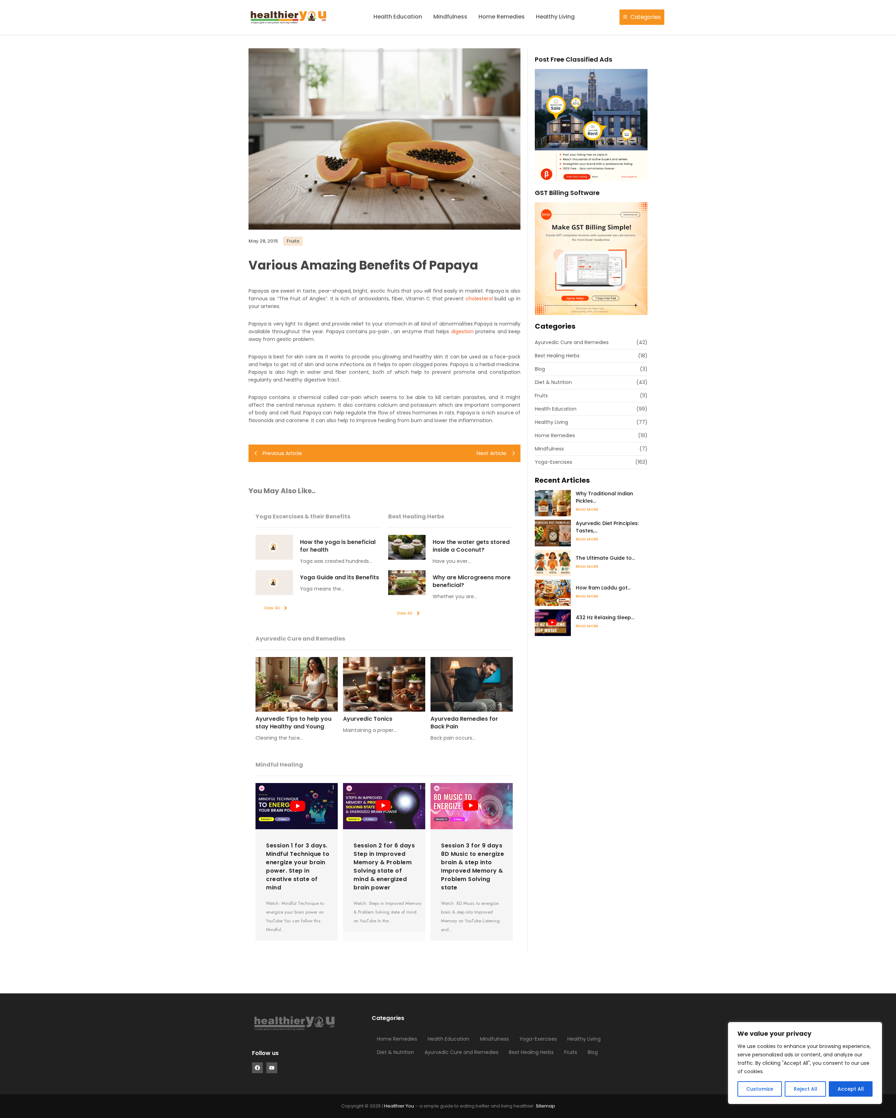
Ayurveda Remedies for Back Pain (464, 723)
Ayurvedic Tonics (367, 719)
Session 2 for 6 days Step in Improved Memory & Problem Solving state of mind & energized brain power (384, 866)
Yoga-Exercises (538, 1038)
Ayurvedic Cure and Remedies (461, 1052)
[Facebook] (257, 1067)
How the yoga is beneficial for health (338, 546)
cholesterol (479, 298)
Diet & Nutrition (395, 1052)
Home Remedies (501, 17)
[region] (805, 1063)
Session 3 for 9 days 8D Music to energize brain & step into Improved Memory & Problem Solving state (472, 866)
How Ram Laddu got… (603, 587)
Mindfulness (450, 17)
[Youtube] (271, 1067)
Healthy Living (555, 17)
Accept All (851, 1088)
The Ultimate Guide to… (605, 557)
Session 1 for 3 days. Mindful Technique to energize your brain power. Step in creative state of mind (297, 866)
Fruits (570, 1052)
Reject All (805, 1088)
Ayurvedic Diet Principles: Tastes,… (607, 527)
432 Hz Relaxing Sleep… (605, 617)
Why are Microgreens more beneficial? (472, 581)
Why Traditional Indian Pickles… (604, 497)
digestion (462, 331)
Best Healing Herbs (531, 1052)
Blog (593, 1052)
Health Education (397, 17)
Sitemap (545, 1106)
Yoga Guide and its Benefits (339, 577)
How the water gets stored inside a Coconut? (471, 546)
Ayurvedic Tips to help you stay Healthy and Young (293, 723)
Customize (759, 1088)
